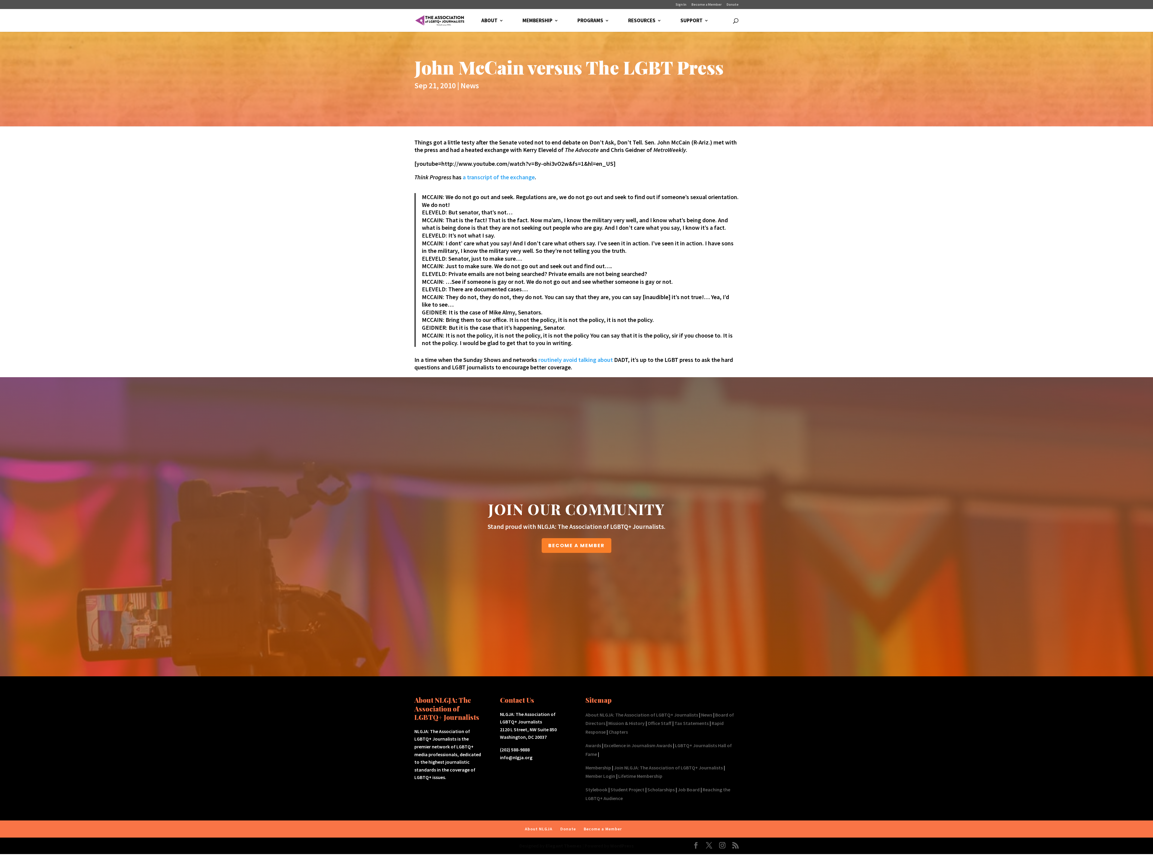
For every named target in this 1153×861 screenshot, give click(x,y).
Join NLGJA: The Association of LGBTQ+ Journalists (668, 768)
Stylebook (596, 790)
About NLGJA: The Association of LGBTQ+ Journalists (642, 715)
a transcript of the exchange (499, 177)
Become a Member (706, 5)
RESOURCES (641, 21)
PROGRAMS (590, 21)
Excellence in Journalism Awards (638, 745)
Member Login (600, 776)
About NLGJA (538, 829)
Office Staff (659, 723)
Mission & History (626, 723)
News (470, 85)
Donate (733, 5)
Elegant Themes (564, 846)
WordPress (622, 846)
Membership (598, 768)
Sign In (681, 5)
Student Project (627, 790)
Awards (593, 745)
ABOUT (489, 21)
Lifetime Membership (640, 776)
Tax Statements (691, 723)
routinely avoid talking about (575, 359)
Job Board (689, 790)
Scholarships (661, 790)
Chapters (618, 732)
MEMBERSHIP (537, 21)
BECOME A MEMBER (576, 545)
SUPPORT (691, 21)
